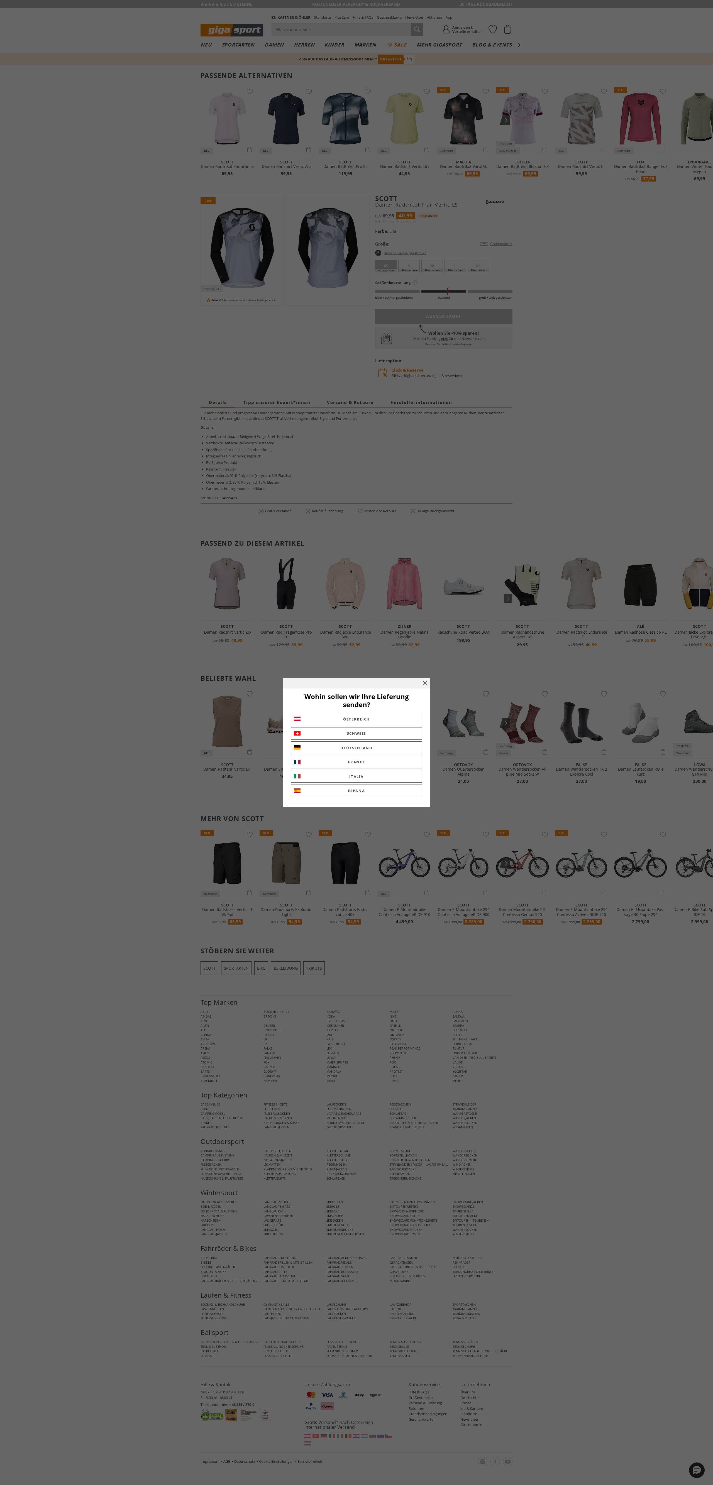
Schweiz (356, 733)
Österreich (356, 719)
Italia (356, 776)
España (356, 790)
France (356, 761)
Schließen (425, 683)
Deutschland (356, 747)
